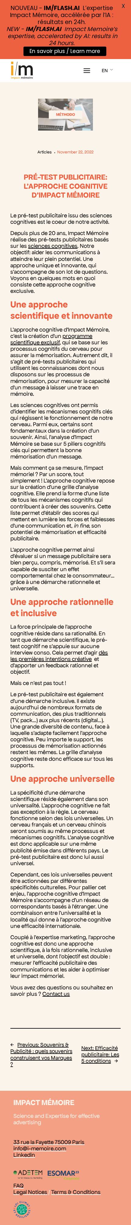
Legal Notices (30, 1192)
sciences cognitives (52, 246)
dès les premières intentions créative (59, 655)
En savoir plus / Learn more (65, 51)
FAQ (18, 1185)
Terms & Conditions (76, 1192)
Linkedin (24, 1155)
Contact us (56, 994)
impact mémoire (43, 1102)
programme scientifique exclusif (51, 339)
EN (105, 70)
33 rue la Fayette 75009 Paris (48, 1142)
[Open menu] (87, 70)
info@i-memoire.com (39, 1148)
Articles (44, 152)
